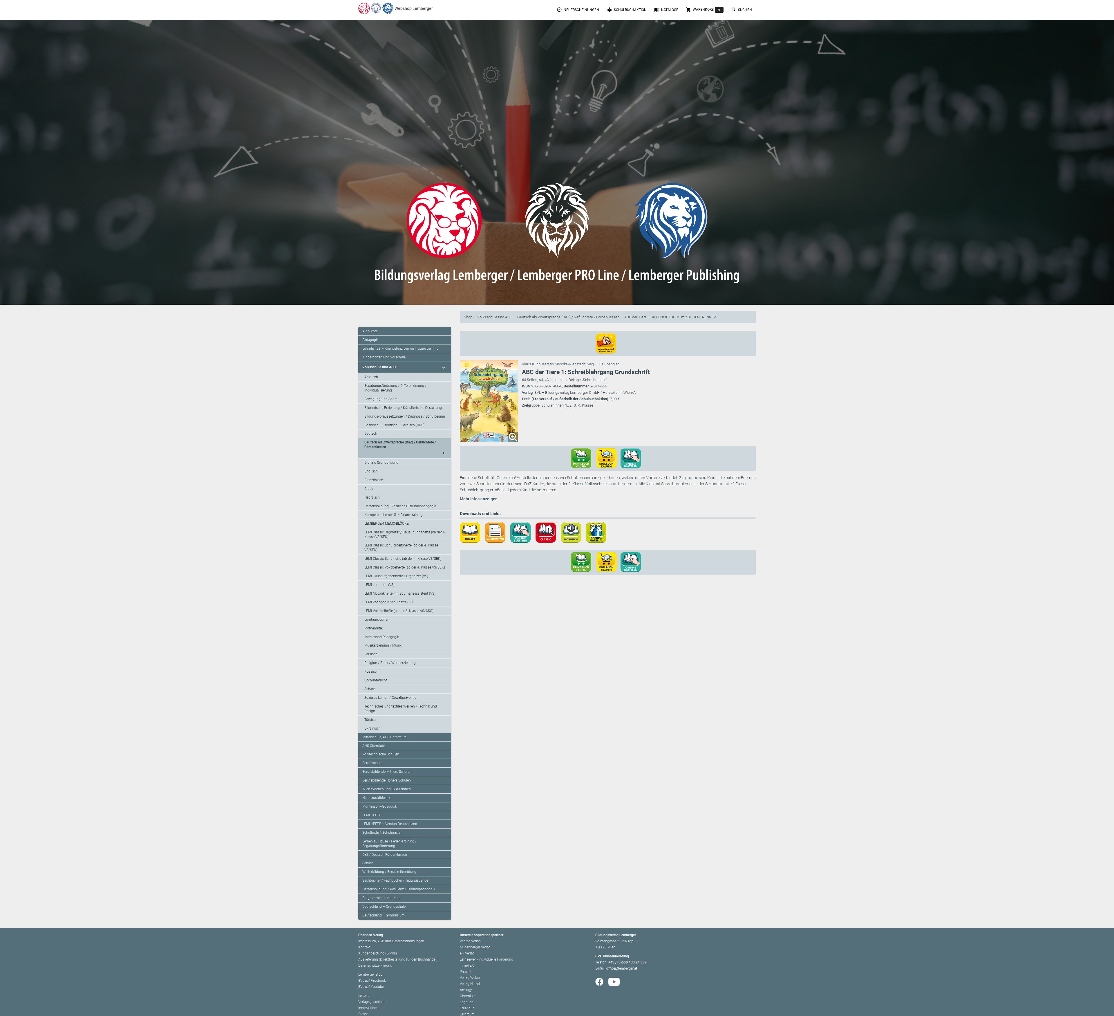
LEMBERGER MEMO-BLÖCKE (386, 523)
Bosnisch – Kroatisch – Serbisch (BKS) (394, 425)
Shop (468, 317)
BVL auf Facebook (372, 981)
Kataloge (666, 9)
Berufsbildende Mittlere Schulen (386, 772)
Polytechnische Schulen (380, 754)
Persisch (370, 654)
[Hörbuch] (573, 532)
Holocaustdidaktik (376, 798)
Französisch (373, 480)
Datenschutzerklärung (375, 965)
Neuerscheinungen (578, 9)
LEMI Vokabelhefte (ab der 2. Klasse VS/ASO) (398, 611)
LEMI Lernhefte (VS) (379, 585)
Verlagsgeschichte (372, 1002)
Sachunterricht (375, 680)
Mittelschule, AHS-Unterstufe (384, 737)
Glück (368, 489)
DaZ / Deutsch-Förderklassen (384, 855)
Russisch (371, 671)
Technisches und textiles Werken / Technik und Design (400, 708)
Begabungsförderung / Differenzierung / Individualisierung (395, 388)
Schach (370, 689)
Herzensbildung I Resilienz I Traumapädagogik (400, 506)
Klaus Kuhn (531, 364)
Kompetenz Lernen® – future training (393, 515)
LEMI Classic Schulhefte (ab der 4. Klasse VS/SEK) (403, 559)
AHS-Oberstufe (373, 746)
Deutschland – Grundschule (384, 907)
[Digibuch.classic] (548, 532)
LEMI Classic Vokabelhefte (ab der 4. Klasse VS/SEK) (404, 567)
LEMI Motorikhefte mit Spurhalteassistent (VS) (399, 593)
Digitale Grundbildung (381, 463)
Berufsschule (372, 763)
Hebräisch (372, 497)
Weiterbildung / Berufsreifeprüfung (389, 872)
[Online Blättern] (522, 532)
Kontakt (364, 947)
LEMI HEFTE (371, 815)
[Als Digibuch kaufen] (608, 457)
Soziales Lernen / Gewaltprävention (391, 698)
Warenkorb (703, 9)
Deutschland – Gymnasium (383, 915)
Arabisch (371, 377)
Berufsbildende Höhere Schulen (386, 780)
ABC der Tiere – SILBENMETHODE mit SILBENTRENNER (670, 317)
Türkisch (370, 720)
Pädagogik (370, 340)
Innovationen (368, 1008)
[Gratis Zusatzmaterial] (598, 532)
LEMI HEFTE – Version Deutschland (389, 824)
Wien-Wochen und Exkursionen (386, 789)
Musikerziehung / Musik (383, 645)
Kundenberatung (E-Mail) (377, 953)
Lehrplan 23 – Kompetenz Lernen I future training (400, 349)
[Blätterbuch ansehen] (633, 457)
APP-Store (370, 331)
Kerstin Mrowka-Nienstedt (563, 364)
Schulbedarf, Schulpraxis (381, 833)
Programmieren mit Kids (381, 898)
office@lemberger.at (621, 968)
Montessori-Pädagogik (381, 637)
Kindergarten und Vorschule (384, 357)
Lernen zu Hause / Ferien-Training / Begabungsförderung (389, 843)
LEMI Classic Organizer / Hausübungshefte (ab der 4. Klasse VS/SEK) (405, 534)
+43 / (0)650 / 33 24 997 (627, 962)
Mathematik (373, 628)
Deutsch (370, 434)
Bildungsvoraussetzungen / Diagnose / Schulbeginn (404, 416)
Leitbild (364, 996)
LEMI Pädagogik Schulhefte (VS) (389, 602)
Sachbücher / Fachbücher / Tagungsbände (395, 880)
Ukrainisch (372, 728)
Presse (363, 1014)
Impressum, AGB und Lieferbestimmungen (391, 941)
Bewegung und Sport (380, 399)
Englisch (371, 471)
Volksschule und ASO (494, 317)
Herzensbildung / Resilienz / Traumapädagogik (398, 889)
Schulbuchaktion (627, 9)
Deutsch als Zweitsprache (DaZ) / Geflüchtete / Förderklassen (568, 317)
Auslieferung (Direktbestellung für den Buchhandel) (397, 959)
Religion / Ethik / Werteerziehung (390, 663)
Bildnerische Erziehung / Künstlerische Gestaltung (403, 408)
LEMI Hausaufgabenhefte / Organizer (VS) (396, 576)
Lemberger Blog (370, 974)
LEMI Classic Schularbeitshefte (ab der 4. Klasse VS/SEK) (401, 547)
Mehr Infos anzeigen (479, 499)
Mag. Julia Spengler (603, 364)
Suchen (741, 9)
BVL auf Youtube (371, 987)
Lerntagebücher (376, 620)
